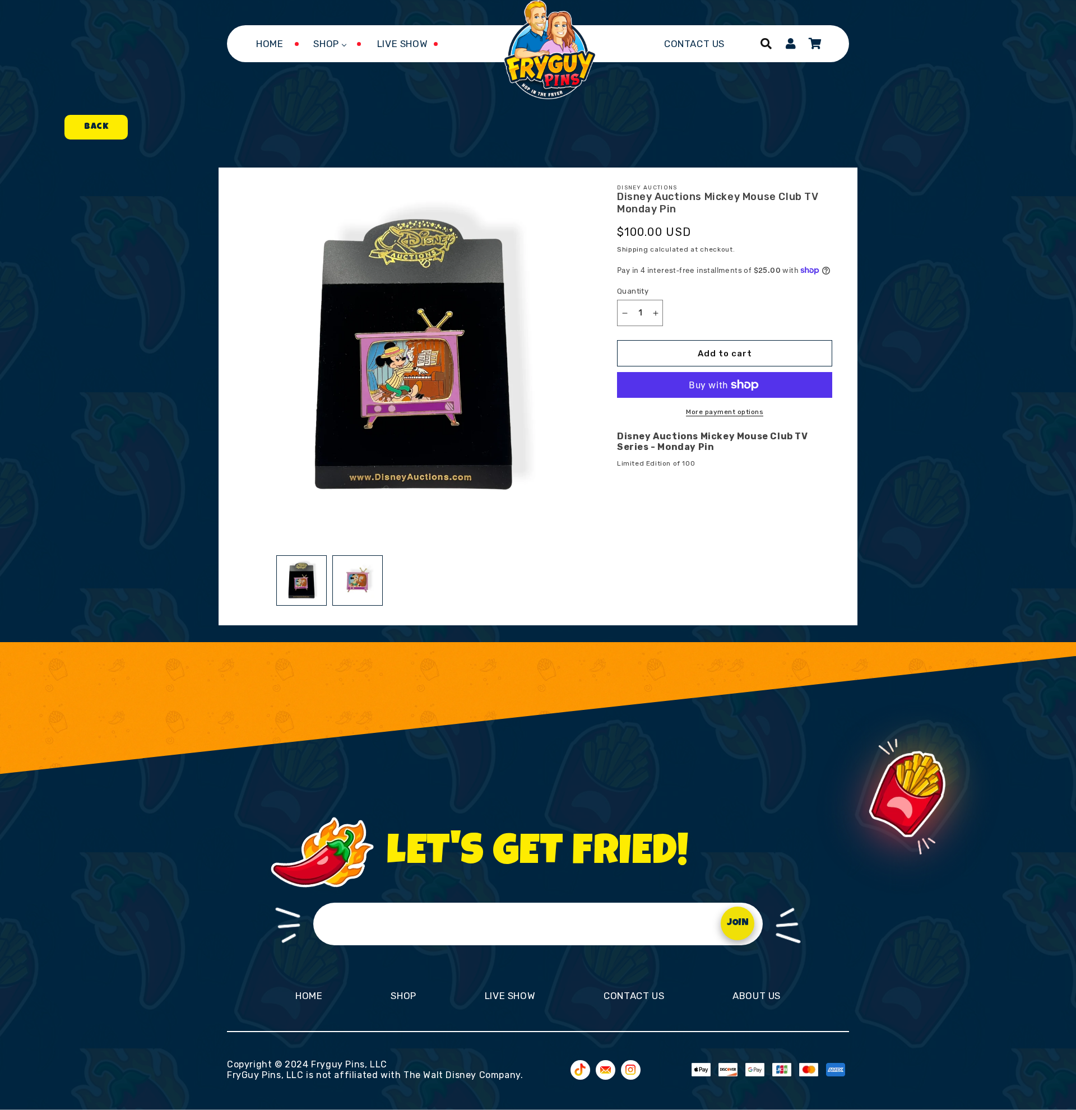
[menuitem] (269, 43)
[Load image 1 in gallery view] (301, 580)
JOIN (738, 923)
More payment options (724, 412)
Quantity (632, 291)
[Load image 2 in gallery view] (357, 580)
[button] (766, 43)
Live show (510, 995)
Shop (403, 995)
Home (308, 995)
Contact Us (634, 995)
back (96, 127)
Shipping (632, 249)
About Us (756, 995)
